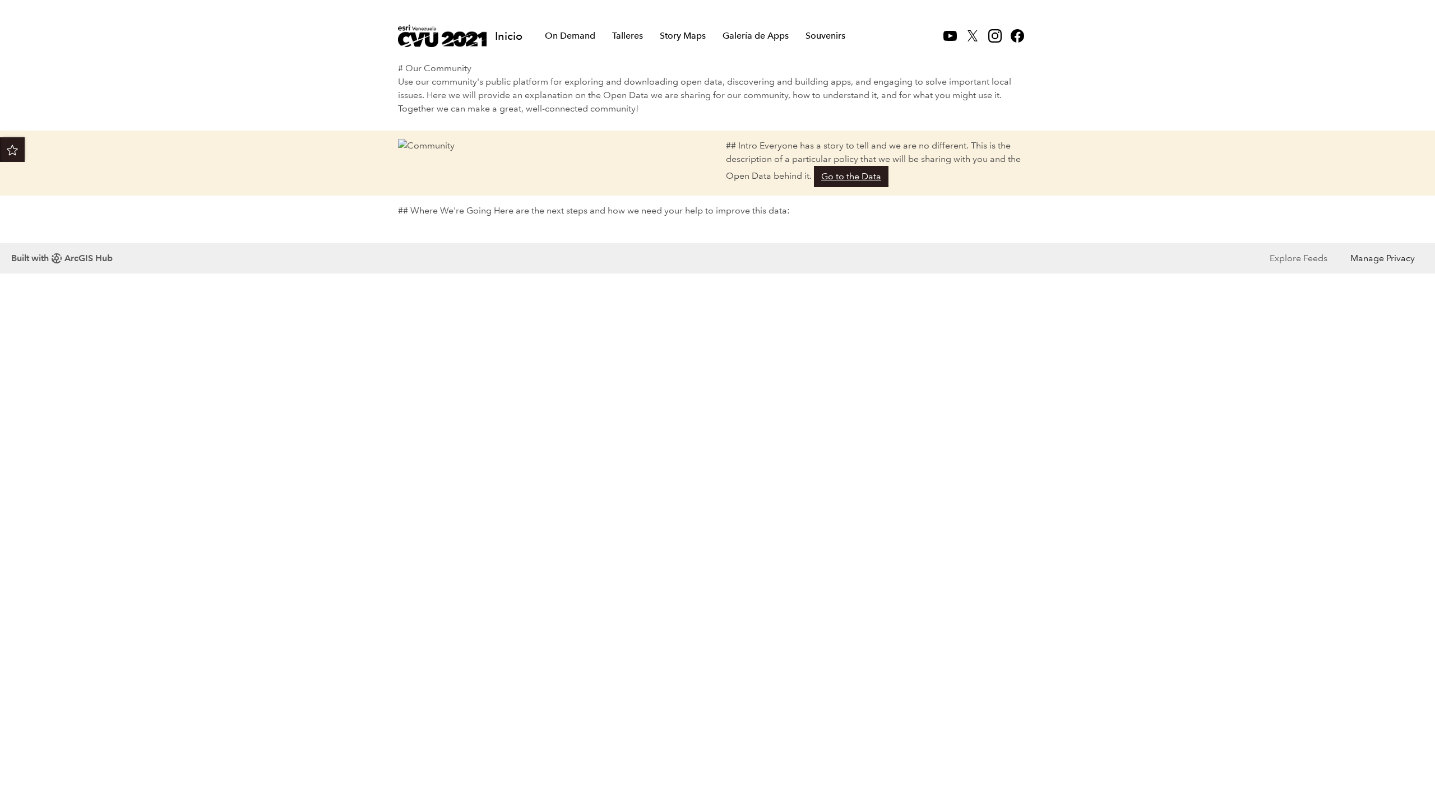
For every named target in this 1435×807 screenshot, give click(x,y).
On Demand (570, 35)
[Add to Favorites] (12, 149)
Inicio (508, 36)
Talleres (627, 35)
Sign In (1015, 9)
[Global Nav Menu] (404, 9)
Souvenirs (825, 35)
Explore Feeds (1298, 258)
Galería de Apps (756, 35)
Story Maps (683, 35)
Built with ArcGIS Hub (62, 258)
